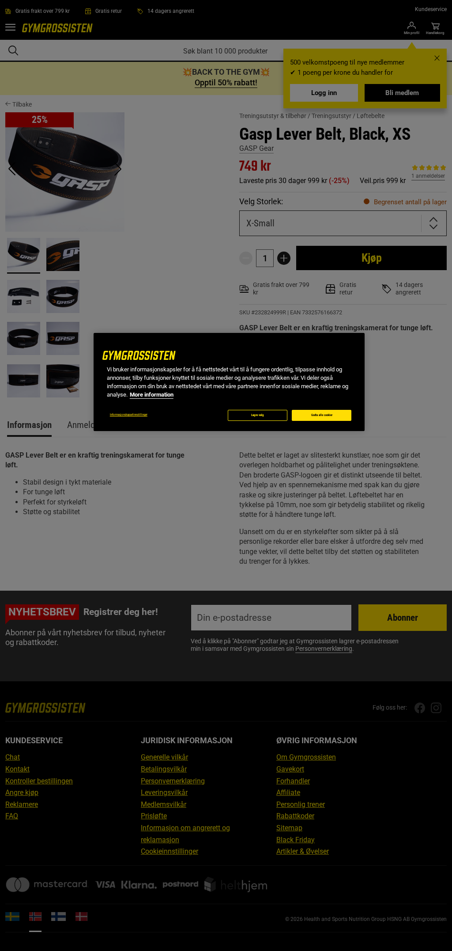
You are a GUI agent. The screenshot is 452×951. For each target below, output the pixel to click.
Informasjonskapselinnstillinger (128, 414)
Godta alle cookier (321, 415)
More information (151, 394)
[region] (229, 382)
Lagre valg (257, 415)
